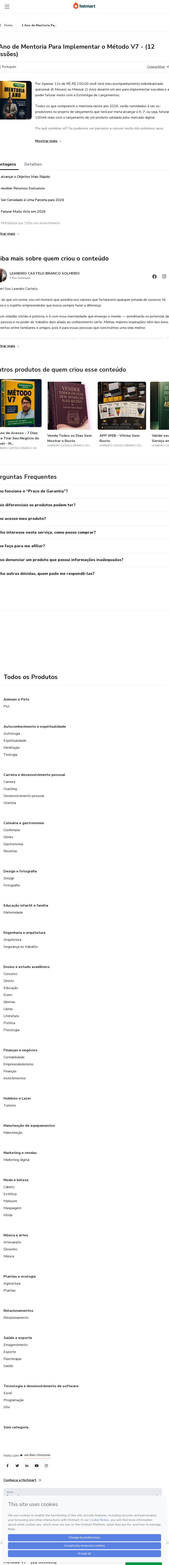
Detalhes (33, 164)
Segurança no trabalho (21, 946)
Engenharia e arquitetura (24, 932)
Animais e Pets (16, 699)
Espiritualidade (15, 740)
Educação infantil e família (26, 905)
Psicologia (11, 1030)
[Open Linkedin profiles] (27, 1466)
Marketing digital (17, 1159)
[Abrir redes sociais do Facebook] (154, 277)
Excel (8, 1393)
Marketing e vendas (20, 1152)
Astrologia (12, 733)
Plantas (10, 1290)
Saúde (8, 1366)
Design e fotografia (20, 871)
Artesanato (12, 1242)
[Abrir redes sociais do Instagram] (164, 277)
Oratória (10, 802)
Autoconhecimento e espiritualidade (35, 726)
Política (9, 1023)
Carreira (9, 781)
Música (9, 1256)
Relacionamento (16, 1317)
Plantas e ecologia (20, 1276)
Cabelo (9, 1187)
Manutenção (13, 1132)
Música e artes (16, 1235)
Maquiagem (12, 1208)
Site (7, 1407)
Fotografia (12, 885)
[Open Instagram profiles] (46, 1466)
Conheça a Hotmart (20, 1480)
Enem (8, 995)
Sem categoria (16, 1427)
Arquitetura (12, 939)
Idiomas (9, 1002)
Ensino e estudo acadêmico (27, 966)
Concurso (10, 973)
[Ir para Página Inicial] (84, 5)
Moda (8, 1215)
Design (9, 878)
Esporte (10, 1351)
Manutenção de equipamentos (29, 1125)
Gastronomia (13, 844)
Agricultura (12, 1283)
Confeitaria (12, 830)
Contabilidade (14, 1057)
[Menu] (7, 6)
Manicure (10, 1201)
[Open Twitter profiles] (17, 1466)
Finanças (10, 1071)
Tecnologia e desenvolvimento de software (41, 1386)
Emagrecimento (16, 1344)
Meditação (12, 747)
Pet (6, 706)
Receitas (10, 851)
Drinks (8, 837)
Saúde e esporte (18, 1337)
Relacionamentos (18, 1310)
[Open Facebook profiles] (7, 1466)
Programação (14, 1400)
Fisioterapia (12, 1358)
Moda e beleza (16, 1180)
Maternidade (13, 912)
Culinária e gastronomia (24, 823)
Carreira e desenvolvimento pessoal (34, 774)
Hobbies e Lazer (17, 1098)
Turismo (10, 1105)
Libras (8, 1009)
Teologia (10, 754)
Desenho (10, 1249)
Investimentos (15, 1078)
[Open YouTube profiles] (36, 1466)
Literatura (11, 1016)
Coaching (10, 788)
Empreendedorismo (19, 1064)
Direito (9, 981)
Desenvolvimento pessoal (24, 795)
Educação (11, 988)
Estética (10, 1194)
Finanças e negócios (20, 1050)
